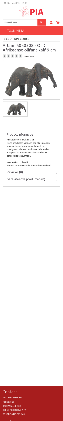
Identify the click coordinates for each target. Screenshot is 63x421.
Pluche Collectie (21, 39)
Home (6, 39)
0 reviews (29, 56)
